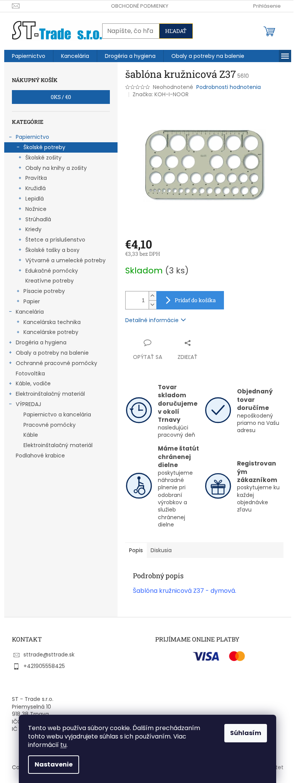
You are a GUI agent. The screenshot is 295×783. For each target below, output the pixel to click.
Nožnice (35, 209)
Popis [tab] (136, 550)
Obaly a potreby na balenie (52, 353)
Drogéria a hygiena (41, 342)
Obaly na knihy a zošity (56, 168)
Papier (31, 301)
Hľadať (176, 31)
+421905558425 (44, 666)
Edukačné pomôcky (51, 271)
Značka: (161, 94)
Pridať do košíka (195, 300)
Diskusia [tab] (161, 550)
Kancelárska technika (52, 322)
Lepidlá (34, 198)
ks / (61, 96)
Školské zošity (43, 157)
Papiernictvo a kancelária (57, 414)
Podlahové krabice (40, 455)
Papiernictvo (32, 137)
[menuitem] (28, 56)
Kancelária (30, 312)
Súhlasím (245, 733)
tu (63, 744)
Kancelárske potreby (50, 332)
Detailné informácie (152, 320)
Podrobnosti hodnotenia (228, 87)
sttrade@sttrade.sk (49, 654)
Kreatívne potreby (49, 281)
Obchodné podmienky (139, 6)
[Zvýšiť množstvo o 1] (152, 295)
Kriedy (33, 229)
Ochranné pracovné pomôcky (56, 363)
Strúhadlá (38, 219)
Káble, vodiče (33, 383)
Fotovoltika (30, 373)
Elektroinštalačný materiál (50, 394)
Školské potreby (44, 147)
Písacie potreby (44, 291)
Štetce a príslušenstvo (55, 239)
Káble (30, 435)
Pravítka (36, 178)
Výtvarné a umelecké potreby (65, 260)
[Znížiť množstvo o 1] (152, 304)
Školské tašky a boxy (52, 250)
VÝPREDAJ (28, 404)
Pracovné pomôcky (49, 425)
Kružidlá (35, 188)
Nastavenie (54, 764)
